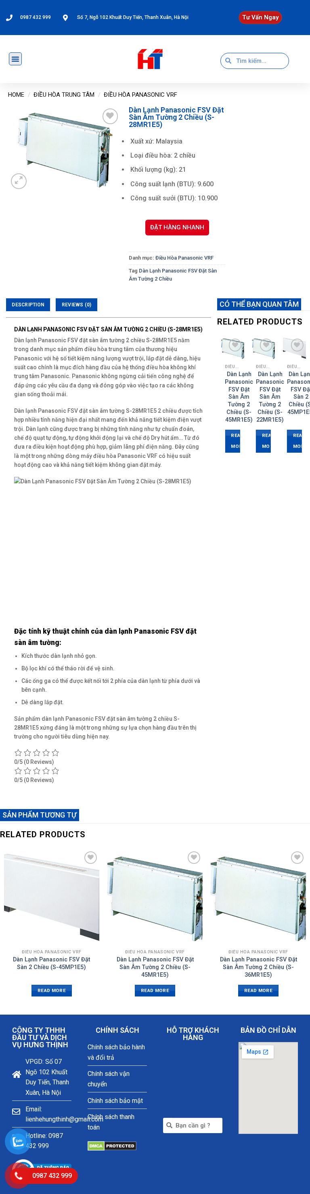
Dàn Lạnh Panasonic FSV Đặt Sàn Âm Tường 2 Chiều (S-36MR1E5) (258, 967)
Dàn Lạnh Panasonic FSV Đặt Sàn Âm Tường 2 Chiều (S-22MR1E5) (270, 397)
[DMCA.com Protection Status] (112, 1145)
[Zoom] (19, 181)
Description (28, 305)
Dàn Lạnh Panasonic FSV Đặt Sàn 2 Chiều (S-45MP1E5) (51, 963)
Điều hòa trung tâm (64, 94)
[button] (260, 17)
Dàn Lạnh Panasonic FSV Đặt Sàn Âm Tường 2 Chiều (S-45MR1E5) (239, 397)
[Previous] (222, 402)
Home (16, 94)
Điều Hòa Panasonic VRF (140, 94)
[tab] (28, 304)
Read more (235, 441)
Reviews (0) (77, 305)
